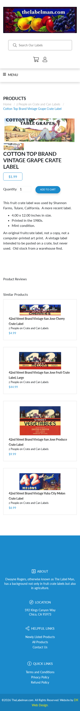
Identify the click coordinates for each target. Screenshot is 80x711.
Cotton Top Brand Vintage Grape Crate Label (32, 109)
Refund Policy (40, 682)
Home (7, 104)
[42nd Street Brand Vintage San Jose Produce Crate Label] (40, 421)
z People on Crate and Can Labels (38, 104)
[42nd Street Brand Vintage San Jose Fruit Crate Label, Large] (40, 361)
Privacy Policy (40, 677)
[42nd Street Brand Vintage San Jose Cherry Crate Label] (40, 310)
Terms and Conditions (40, 672)
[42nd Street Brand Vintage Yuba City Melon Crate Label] (40, 482)
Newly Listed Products (40, 637)
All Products (40, 642)
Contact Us (40, 647)
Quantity (10, 189)
